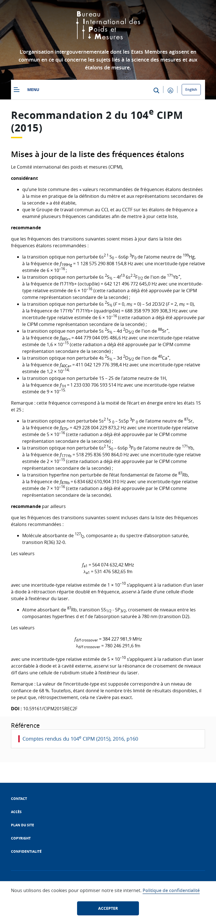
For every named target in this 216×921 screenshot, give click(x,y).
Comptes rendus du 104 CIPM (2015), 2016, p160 (80, 738)
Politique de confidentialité (171, 890)
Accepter (108, 908)
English (191, 89)
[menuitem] (19, 798)
